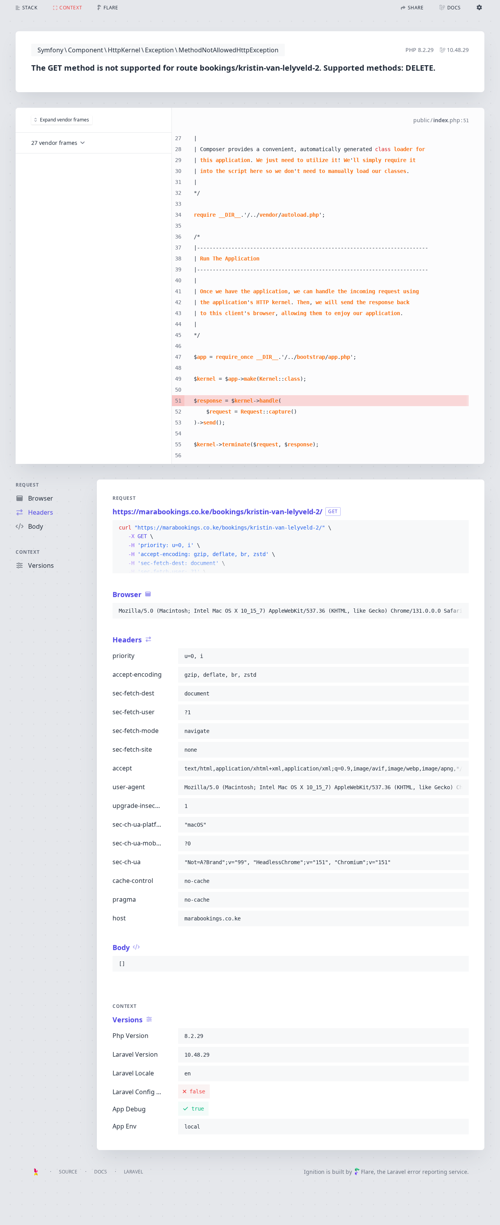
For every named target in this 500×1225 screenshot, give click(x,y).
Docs (100, 1171)
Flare (367, 1171)
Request (27, 484)
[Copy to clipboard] (459, 528)
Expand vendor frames (64, 119)
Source (68, 1171)
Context (27, 552)
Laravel (133, 1171)
